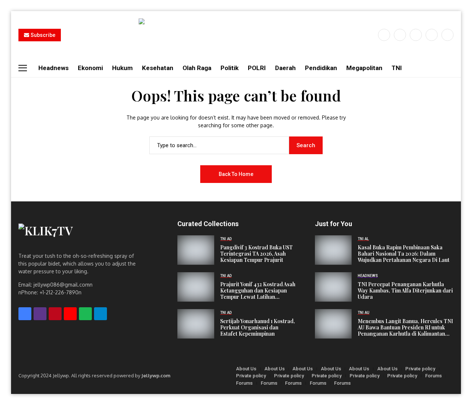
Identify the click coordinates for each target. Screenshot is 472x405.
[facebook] (384, 35)
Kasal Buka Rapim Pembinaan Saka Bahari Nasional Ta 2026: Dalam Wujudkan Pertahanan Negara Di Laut (404, 254)
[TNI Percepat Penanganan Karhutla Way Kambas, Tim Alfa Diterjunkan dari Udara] (333, 287)
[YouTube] (447, 35)
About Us (246, 368)
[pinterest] (432, 35)
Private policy (420, 368)
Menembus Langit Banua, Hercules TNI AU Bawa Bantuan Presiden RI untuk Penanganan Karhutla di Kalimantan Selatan (405, 327)
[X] (400, 35)
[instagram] (416, 35)
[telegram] (100, 313)
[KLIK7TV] (80, 234)
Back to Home (236, 174)
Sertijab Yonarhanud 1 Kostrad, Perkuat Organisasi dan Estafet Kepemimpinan (257, 327)
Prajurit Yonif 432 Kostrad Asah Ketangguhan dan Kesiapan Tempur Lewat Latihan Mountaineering (257, 290)
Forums (433, 375)
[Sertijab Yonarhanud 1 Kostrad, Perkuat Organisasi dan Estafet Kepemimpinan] (195, 324)
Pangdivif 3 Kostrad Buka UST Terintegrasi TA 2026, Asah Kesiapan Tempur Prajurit (256, 254)
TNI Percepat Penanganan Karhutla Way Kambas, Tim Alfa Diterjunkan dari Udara (405, 290)
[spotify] (85, 313)
